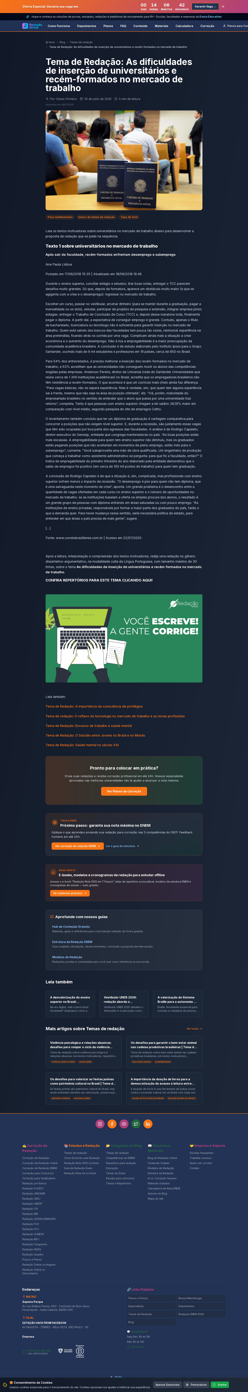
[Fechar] (164, 666)
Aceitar (222, 1384)
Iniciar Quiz (121, 718)
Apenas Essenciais (168, 1384)
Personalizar (199, 1384)
